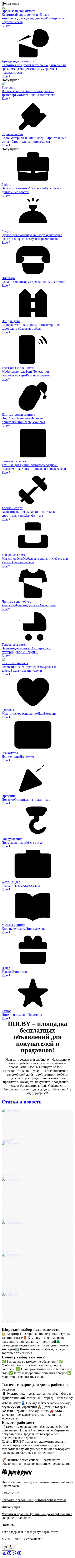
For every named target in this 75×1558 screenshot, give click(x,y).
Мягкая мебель (12, 558)
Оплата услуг (31, 1532)
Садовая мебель (30, 328)
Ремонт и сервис (38, 375)
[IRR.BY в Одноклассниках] (9, 1554)
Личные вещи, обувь (16, 601)
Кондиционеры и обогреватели (43, 468)
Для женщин (11, 756)
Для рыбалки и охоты (34, 511)
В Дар (6, 968)
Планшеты (23, 418)
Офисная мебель (22, 562)
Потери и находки (15, 1014)
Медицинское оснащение (20, 713)
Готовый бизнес (13, 667)
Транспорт (9, 87)
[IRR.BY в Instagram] (19, 1554)
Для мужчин (29, 756)
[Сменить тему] (8, 1547)
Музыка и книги (13, 925)
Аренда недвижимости (18, 61)
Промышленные (13, 842)
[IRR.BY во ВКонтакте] (4, 1554)
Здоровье (8, 710)
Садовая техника (14, 325)
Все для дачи (11, 321)
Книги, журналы (14, 928)
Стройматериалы (14, 138)
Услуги (7, 231)
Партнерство (33, 667)
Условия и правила (15, 1514)
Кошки (17, 282)
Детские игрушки (25, 652)
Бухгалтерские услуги (26, 670)
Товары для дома (14, 554)
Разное (6, 1011)
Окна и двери (35, 138)
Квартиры (9, 14)
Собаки (7, 282)
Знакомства (10, 753)
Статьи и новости (22, 1101)
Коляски (25, 648)
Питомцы (8, 278)
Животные (20, 971)
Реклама (7, 1500)
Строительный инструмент (30, 141)
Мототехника (25, 95)
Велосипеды (10, 511)
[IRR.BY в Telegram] (14, 1554)
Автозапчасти (45, 95)
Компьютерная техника (18, 414)
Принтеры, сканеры (31, 422)
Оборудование (12, 839)
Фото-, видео (11, 882)
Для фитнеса (34, 515)
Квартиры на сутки (15, 65)
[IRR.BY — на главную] (17, 1472)
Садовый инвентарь (40, 325)
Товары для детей (14, 644)
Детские (33, 605)
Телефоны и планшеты (18, 368)
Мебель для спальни (37, 558)
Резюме (21, 188)
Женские (8, 605)
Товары (7, 971)
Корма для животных (37, 282)
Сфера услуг (34, 842)
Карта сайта (49, 1532)
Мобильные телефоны (17, 371)
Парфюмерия (47, 713)
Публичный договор (43, 1514)
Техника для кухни (15, 465)
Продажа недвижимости (19, 11)
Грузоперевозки (13, 235)
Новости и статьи (53, 1500)
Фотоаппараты (12, 885)
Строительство (12, 134)
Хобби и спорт (12, 508)
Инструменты (35, 928)
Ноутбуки (8, 418)
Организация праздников (32, 799)
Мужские (21, 605)
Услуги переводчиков (42, 239)
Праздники (10, 796)
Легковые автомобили (17, 91)
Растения (58, 282)
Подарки (8, 799)
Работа (6, 184)
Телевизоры (37, 465)
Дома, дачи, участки (31, 18)
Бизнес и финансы (15, 663)
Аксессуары (17, 375)
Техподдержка (12, 1532)
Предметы (35, 1014)
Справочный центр (27, 1500)
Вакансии (9, 188)
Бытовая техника (14, 461)
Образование (35, 188)
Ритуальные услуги (38, 235)
